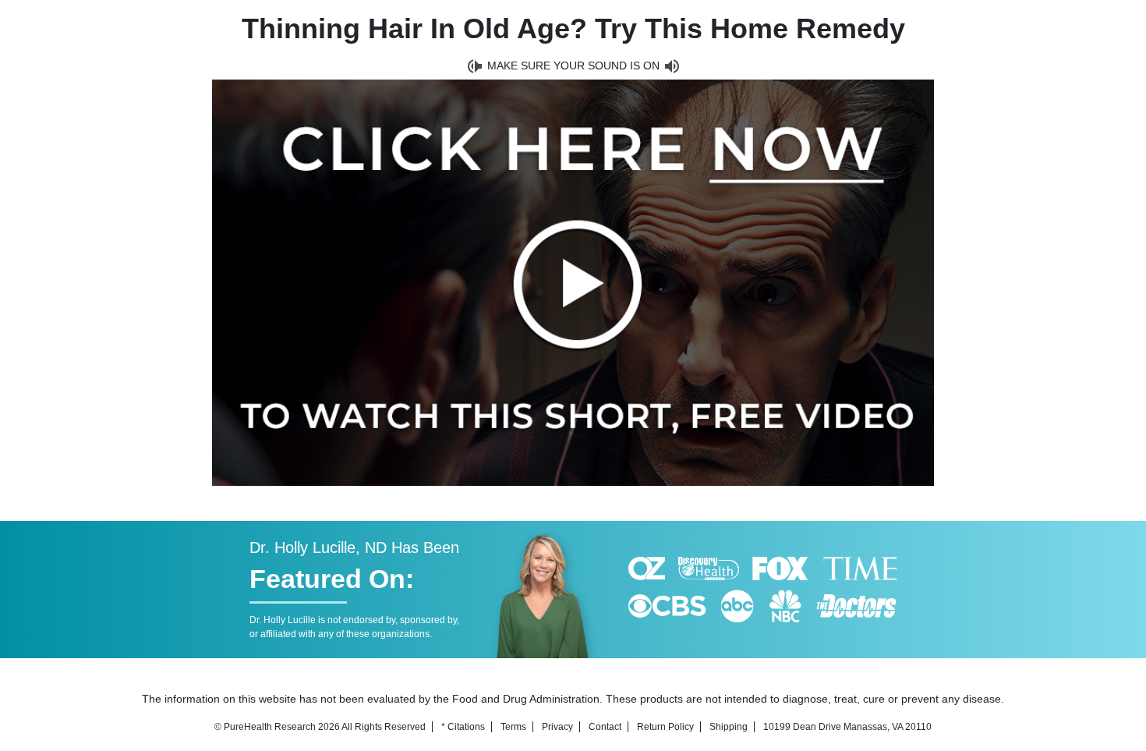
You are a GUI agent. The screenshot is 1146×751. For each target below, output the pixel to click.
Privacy (557, 726)
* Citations (463, 726)
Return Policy (665, 726)
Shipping (728, 726)
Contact (605, 726)
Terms (513, 726)
